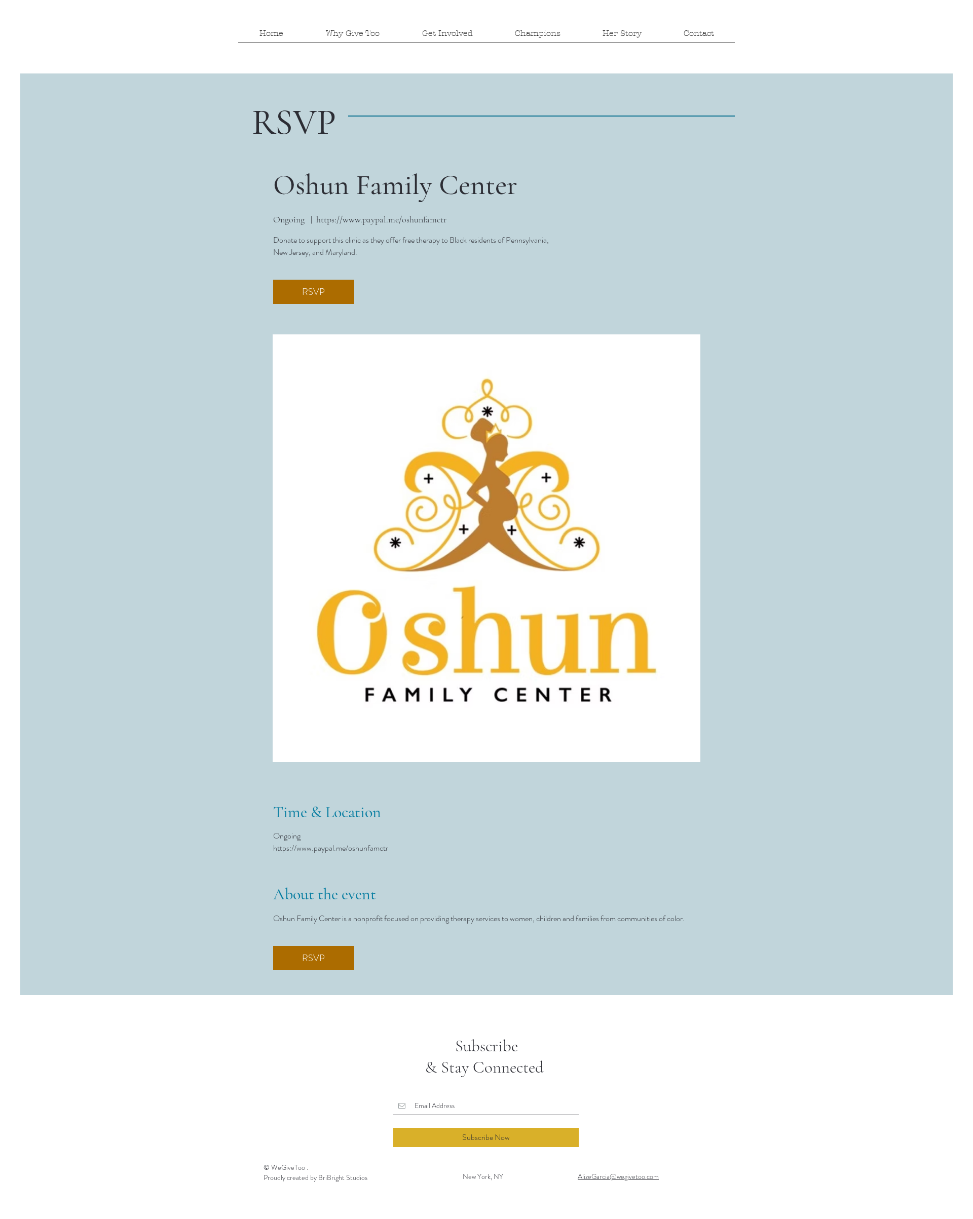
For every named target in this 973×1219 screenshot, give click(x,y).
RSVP (313, 291)
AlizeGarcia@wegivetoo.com (618, 1176)
